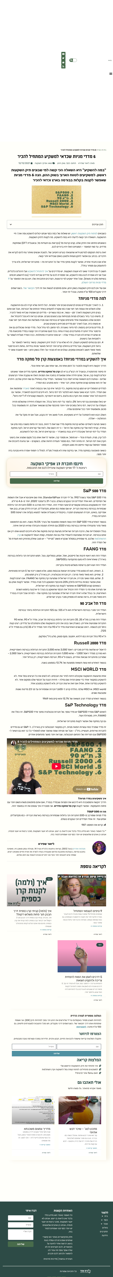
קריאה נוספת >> (96, 926)
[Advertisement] (56, 1181)
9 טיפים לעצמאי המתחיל (87, 911)
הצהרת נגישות (65, 1259)
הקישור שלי (29, 288)
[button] (110, 73)
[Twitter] (63, 58)
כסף (100, 150)
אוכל (106, 1223)
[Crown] (63, 62)
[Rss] (63, 66)
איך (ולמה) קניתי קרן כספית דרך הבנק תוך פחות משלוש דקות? (32, 912)
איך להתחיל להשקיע (38, 271)
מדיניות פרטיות (50, 1259)
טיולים (105, 1227)
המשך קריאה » (91, 1148)
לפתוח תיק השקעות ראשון (84, 233)
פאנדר (26, 388)
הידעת (105, 1235)
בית (104, 150)
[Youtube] (63, 54)
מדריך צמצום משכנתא (37, 1128)
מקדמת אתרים (78, 848)
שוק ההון (61, 163)
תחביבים (104, 1231)
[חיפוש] (71, 60)
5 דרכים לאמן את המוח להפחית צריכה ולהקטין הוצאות (83, 978)
